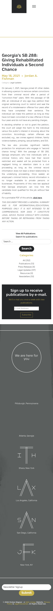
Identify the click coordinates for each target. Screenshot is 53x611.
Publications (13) (26, 264)
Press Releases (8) (26, 267)
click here (37, 198)
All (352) (26, 261)
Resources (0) (26, 273)
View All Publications (25, 234)
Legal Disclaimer (21, 604)
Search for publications (26, 237)
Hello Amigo (30, 602)
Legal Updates (15, 83)
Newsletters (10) (26, 277)
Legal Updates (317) (26, 270)
